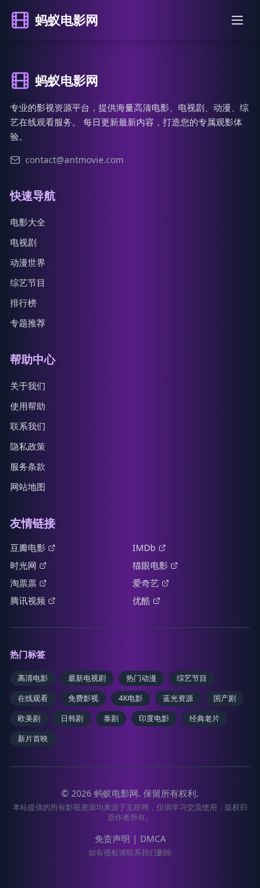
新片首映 (33, 738)
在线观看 (33, 698)
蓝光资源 (178, 698)
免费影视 (83, 698)
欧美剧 (29, 718)
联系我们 (27, 426)
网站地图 (27, 486)
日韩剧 (72, 718)
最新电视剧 (87, 678)
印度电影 (154, 718)
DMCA (153, 839)
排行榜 (23, 303)
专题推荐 (27, 323)
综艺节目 (27, 282)
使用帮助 (27, 406)
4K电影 (131, 698)
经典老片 (204, 718)
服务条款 (27, 466)
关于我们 (27, 386)
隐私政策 (27, 446)
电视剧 (23, 242)
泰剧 (111, 718)
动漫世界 (27, 262)
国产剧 (224, 698)
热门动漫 (141, 678)
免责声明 (112, 839)
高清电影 (33, 678)
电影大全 (27, 222)
